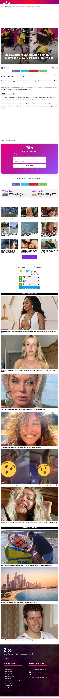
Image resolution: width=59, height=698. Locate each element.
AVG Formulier (9, 671)
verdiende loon (39, 178)
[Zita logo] (6, 2)
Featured (18, 178)
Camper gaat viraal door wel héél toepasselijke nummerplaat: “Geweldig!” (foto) (29, 234)
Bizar (23, 231)
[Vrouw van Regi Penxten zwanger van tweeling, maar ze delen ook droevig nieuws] (29, 244)
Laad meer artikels (29, 257)
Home (2, 6)
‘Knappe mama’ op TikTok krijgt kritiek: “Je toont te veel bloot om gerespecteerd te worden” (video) (29, 522)
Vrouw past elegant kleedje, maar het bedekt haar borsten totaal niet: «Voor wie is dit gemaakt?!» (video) (28, 371)
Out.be (7, 687)
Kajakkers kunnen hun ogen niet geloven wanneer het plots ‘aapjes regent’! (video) (47, 194)
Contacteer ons (9, 683)
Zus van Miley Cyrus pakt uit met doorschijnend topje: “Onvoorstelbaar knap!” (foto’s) (49, 218)
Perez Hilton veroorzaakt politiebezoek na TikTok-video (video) (18, 640)
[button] (56, 2)
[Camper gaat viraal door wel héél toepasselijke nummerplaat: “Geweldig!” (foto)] (29, 227)
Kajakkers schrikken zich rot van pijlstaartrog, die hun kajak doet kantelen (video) (9, 234)
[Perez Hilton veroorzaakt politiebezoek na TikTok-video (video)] (29, 621)
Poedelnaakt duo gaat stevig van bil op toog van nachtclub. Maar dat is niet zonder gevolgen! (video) (29, 485)
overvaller (31, 178)
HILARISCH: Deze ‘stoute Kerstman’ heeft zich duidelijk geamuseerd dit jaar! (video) (17, 194)
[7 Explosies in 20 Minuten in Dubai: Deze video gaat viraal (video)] (29, 584)
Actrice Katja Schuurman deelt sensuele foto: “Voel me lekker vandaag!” (21, 447)
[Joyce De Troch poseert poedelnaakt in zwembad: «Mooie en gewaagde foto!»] (29, 391)
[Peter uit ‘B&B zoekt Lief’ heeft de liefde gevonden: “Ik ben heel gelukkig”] (49, 244)
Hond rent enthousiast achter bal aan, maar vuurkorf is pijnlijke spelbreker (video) (9, 218)
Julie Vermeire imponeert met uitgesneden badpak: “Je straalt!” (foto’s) (29, 218)
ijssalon (24, 178)
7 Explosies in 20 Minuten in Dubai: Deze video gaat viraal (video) (19, 602)
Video (10, 6)
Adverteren (8, 678)
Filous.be (7, 690)
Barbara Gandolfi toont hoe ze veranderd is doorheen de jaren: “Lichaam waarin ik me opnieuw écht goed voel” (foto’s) (49, 235)
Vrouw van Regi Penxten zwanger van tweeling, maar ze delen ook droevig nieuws (29, 251)
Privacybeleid (8, 674)
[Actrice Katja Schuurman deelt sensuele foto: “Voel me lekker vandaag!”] (29, 429)
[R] (2, 68)
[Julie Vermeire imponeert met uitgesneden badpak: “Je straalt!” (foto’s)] (29, 212)
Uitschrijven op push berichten (13, 681)
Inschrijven (29, 165)
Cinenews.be (8, 685)
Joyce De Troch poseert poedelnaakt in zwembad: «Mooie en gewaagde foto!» (23, 409)
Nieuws (6, 6)
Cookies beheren (9, 676)
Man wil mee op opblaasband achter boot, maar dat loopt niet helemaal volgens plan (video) (26, 565)
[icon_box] (37, 669)
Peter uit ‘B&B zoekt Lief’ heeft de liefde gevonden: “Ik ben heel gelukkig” (49, 251)
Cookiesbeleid (9, 669)
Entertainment (24, 215)
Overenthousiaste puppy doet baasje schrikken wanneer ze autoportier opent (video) (8, 251)
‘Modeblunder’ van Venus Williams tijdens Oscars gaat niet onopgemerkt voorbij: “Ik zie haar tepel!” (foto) (28, 332)
